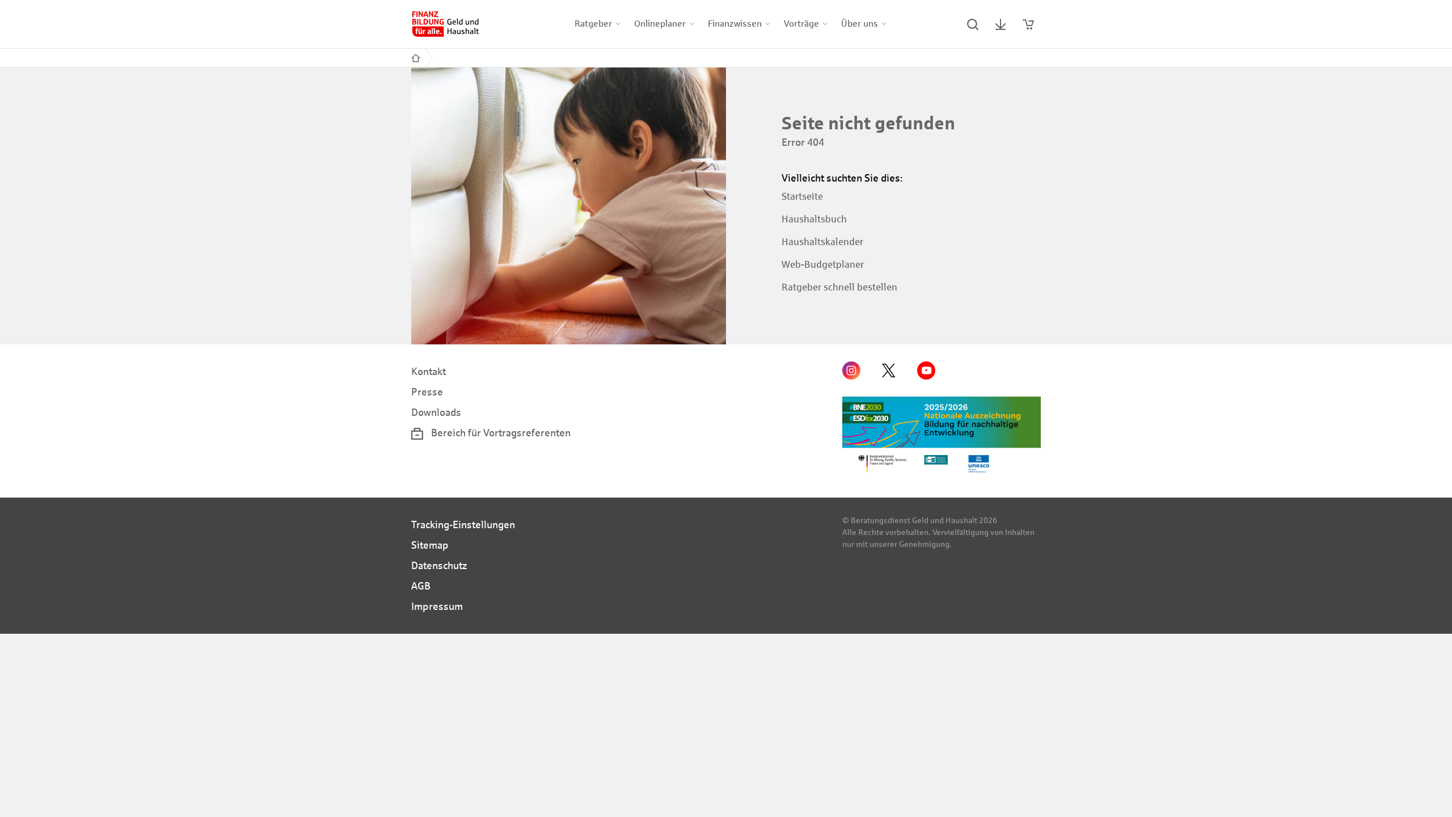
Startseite (802, 196)
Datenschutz (439, 565)
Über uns (859, 23)
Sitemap (430, 545)
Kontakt (428, 371)
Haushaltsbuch (814, 219)
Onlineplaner (660, 23)
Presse (427, 392)
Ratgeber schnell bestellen (839, 287)
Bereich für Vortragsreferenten (500, 433)
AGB (420, 586)
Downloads (436, 412)
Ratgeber (593, 23)
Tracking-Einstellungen (463, 524)
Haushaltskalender (822, 242)
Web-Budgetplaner (823, 264)
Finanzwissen (735, 23)
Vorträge (801, 23)
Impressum (437, 606)
